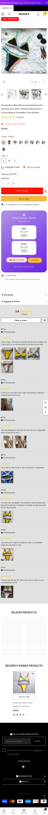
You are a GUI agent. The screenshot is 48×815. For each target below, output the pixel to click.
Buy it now (24, 199)
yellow (14, 715)
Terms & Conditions (13, 754)
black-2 (17, 715)
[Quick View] (32, 673)
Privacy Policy (38, 750)
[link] (12, 650)
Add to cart (22, 191)
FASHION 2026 (7, 8)
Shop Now (34, 260)
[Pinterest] (23, 766)
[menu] (2, 14)
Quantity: (5, 178)
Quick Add (24, 697)
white (20, 715)
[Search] (9, 14)
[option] (24, 51)
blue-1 (23, 715)
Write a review (21, 320)
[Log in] (38, 14)
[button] (40, 82)
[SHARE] (45, 191)
